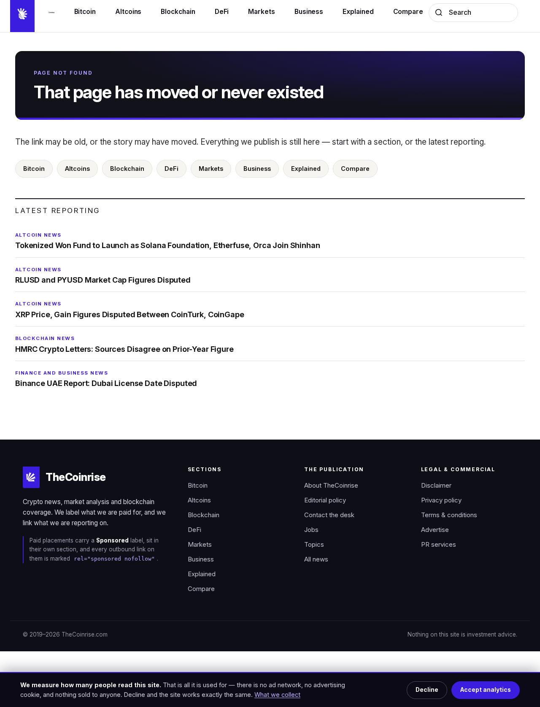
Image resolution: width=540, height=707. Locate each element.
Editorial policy (325, 500)
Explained (306, 168)
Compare (355, 168)
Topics (314, 544)
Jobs (311, 530)
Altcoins (77, 168)
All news (316, 559)
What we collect (277, 694)
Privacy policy (441, 500)
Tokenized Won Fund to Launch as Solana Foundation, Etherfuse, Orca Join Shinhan (167, 241)
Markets (211, 168)
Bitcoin (34, 168)
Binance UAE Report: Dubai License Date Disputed (106, 379)
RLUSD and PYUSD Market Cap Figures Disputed (103, 275)
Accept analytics (485, 689)
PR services (438, 544)
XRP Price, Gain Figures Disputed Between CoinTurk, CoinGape (129, 309)
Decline (427, 689)
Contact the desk (329, 515)
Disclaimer (436, 485)
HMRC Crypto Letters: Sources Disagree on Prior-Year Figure (124, 344)
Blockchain (127, 168)
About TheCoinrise (331, 485)
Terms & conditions (449, 515)
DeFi (171, 168)
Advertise (435, 530)
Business (257, 168)
